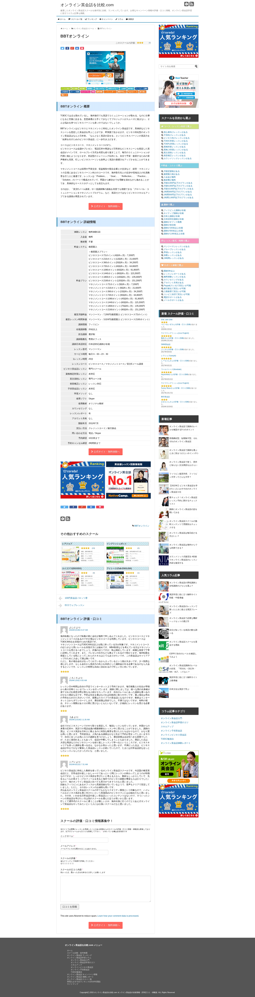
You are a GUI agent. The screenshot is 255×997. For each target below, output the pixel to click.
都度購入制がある (172, 174)
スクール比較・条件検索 (77, 953)
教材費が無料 (170, 180)
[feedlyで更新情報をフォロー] (186, 5)
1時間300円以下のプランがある (178, 191)
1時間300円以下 (113, 88)
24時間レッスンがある (174, 258)
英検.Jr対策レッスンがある (176, 149)
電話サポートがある (173, 297)
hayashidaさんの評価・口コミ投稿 (174, 374)
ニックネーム (67, 836)
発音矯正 (83, 88)
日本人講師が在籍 (172, 216)
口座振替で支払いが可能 (175, 291)
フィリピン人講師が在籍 (175, 210)
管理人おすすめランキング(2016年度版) (84, 982)
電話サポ (64, 95)
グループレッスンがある (175, 249)
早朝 (93, 92)
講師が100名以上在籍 (173, 228)
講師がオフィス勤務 (173, 222)
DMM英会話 (165, 344)
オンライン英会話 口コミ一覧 (79, 979)
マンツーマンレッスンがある (177, 246)
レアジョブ (67, 544)
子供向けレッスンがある (175, 135)
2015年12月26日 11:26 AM (79, 720)
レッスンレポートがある (175, 274)
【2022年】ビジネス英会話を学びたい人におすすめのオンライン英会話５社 (183, 488)
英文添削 (75, 88)
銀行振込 (143, 92)
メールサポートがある (174, 300)
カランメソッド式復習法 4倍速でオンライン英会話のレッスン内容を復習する (183, 559)
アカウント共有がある (174, 282)
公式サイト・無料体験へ (106, 206)
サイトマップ (72, 984)
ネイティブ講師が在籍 (174, 213)
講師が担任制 (170, 225)
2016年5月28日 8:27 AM (78, 630)
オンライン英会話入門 (171, 718)
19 (93, 548)
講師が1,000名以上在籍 (174, 234)
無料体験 (99, 92)
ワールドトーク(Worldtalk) (171, 369)
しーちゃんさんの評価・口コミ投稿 (175, 361)
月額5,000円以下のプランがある (178, 186)
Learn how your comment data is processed (117, 916)
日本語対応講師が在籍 (174, 219)
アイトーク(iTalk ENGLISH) (119, 568)
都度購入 (90, 88)
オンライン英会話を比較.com (87, 5)
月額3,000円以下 (100, 88)
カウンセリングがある (174, 279)
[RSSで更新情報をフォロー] (191, 5)
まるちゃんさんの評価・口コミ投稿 (175, 402)
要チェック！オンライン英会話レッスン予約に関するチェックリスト (183, 500)
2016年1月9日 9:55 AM (78, 680)
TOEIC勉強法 (167, 739)
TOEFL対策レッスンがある (176, 144)
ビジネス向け (65, 88)
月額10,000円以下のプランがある (179, 189)
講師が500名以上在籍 (173, 231)
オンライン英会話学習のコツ (174, 722)
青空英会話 (165, 397)
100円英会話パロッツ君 (76, 598)
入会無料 (123, 88)
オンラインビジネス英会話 (173, 735)
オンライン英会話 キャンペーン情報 (82, 974)
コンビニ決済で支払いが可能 (177, 294)
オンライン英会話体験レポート (176, 743)
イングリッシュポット (117, 544)
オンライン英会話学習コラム (79, 958)
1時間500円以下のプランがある (178, 194)
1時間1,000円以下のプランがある (179, 197)
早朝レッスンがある (173, 252)
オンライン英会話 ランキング (79, 955)
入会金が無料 (170, 177)
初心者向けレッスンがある (176, 132)
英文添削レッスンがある (175, 152)
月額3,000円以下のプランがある (178, 183)
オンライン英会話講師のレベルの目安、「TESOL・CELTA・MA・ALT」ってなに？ (183, 668)
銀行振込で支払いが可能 (175, 288)
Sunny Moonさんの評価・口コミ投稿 (175, 388)
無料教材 (131, 88)
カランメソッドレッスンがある (178, 158)
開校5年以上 (122, 92)
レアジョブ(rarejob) (168, 356)
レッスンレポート (110, 92)
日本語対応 (65, 92)
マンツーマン (85, 92)
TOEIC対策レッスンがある (176, 141)
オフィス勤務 (75, 92)
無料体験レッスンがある (175, 277)
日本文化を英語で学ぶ (179, 689)
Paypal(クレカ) (133, 92)
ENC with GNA (167, 320)
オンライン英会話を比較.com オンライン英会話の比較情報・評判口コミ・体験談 (125, 992)
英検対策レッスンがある (175, 147)
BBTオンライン (141, 526)
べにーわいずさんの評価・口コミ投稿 (175, 324)
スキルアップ (167, 726)
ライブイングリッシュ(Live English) (175, 333)
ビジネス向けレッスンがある (177, 138)
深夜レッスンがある (173, 255)
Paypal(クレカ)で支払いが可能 (177, 285)
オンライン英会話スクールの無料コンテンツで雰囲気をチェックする (183, 524)
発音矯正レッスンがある (175, 155)
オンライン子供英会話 (171, 731)
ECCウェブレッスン (74, 605)
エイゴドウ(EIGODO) (72, 568)
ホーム (70, 950)
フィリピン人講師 (141, 88)
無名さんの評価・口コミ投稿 (172, 338)
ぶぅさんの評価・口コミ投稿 (172, 349)
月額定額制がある (172, 171)
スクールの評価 (68, 858)
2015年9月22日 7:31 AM (78, 764)
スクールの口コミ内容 (71, 869)
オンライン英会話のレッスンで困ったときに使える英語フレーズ (183, 609)
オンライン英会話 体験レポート (80, 977)
